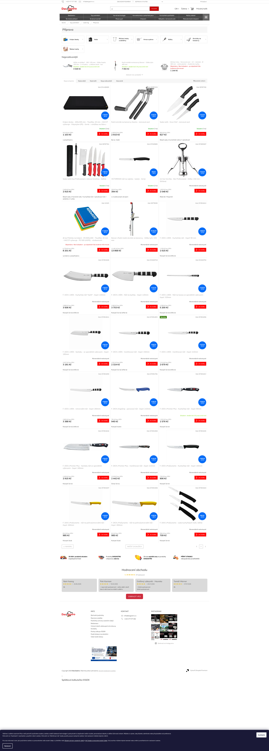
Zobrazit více (134, 596)
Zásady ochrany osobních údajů (74, 740)
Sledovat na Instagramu (166, 643)
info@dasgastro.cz (130, 616)
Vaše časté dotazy (97, 637)
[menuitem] (72, 15)
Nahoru (68, 546)
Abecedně (119, 81)
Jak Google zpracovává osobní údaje (96, 740)
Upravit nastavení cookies (107, 671)
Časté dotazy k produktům (99, 634)
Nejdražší (93, 81)
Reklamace (94, 623)
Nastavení (7, 746)
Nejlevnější (82, 81)
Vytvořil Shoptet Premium (198, 670)
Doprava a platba (141, 1)
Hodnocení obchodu (134, 570)
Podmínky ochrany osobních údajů (102, 621)
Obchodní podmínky (124, 1)
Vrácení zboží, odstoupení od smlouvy (103, 626)
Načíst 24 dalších (134, 546)
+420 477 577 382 (130, 619)
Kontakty (94, 629)
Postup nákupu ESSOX (98, 631)
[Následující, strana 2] (201, 546)
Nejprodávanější (106, 81)
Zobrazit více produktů (133, 75)
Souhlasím (261, 735)
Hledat (154, 9)
